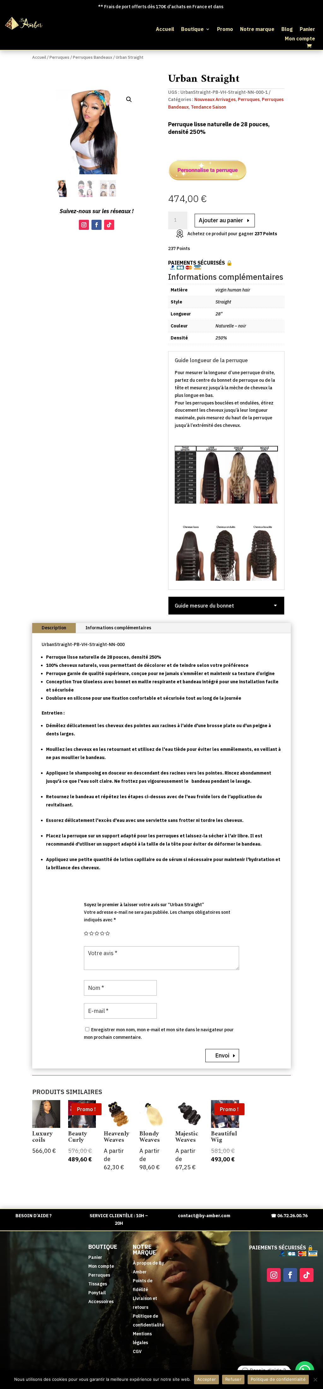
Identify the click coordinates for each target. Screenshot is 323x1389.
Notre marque (257, 29)
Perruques (59, 57)
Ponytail (97, 1293)
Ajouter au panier (221, 220)
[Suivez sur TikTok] (109, 225)
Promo (225, 29)
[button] (129, 99)
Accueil (165, 29)
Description (54, 628)
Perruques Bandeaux (92, 57)
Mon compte (300, 39)
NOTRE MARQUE (144, 1249)
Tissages (97, 1284)
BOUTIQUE (102, 1246)
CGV (137, 1351)
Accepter (206, 1379)
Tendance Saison (208, 107)
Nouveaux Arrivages (215, 99)
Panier (307, 29)
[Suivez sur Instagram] (84, 225)
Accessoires (101, 1301)
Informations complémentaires (118, 628)
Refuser (233, 1379)
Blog (287, 29)
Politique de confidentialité (278, 1379)
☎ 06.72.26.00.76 (289, 1215)
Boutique (192, 29)
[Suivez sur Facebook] (96, 225)
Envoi (222, 1055)
